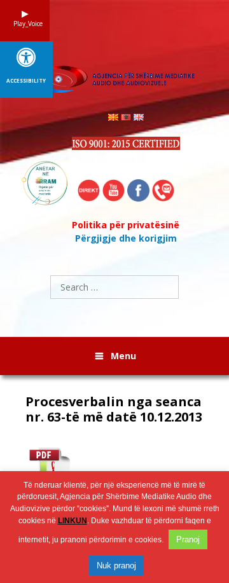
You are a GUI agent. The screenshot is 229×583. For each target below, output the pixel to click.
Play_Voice (24, 23)
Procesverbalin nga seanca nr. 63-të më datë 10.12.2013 (113, 409)
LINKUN (72, 520)
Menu (123, 356)
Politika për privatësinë (125, 225)
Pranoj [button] (188, 539)
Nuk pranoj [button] (116, 565)
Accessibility (26, 81)
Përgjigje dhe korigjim (126, 238)
